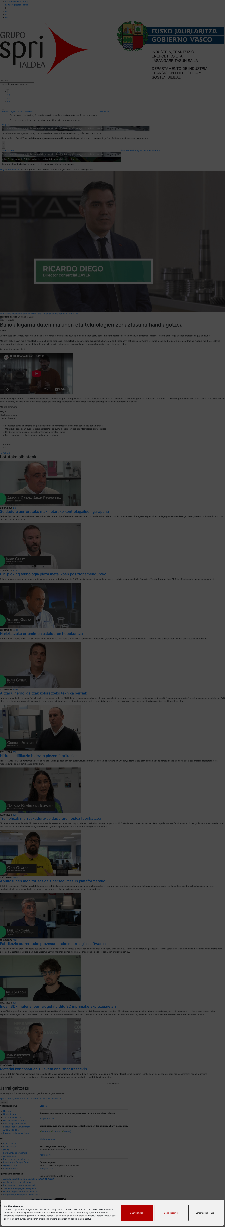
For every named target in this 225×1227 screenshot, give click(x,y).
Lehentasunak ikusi (205, 1213)
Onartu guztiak (137, 1213)
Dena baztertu (171, 1213)
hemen (50, 1215)
